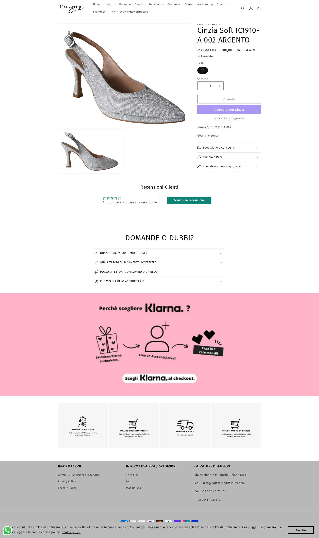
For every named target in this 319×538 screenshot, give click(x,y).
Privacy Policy (67, 481)
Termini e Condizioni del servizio (79, 475)
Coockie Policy (67, 488)
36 (204, 71)
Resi (128, 481)
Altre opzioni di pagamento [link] (229, 118)
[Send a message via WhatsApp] (7, 530)
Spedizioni (132, 475)
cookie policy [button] (71, 532)
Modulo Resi (134, 488)
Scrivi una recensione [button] (189, 200)
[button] (110, 4)
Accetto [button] (301, 530)
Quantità (202, 78)
